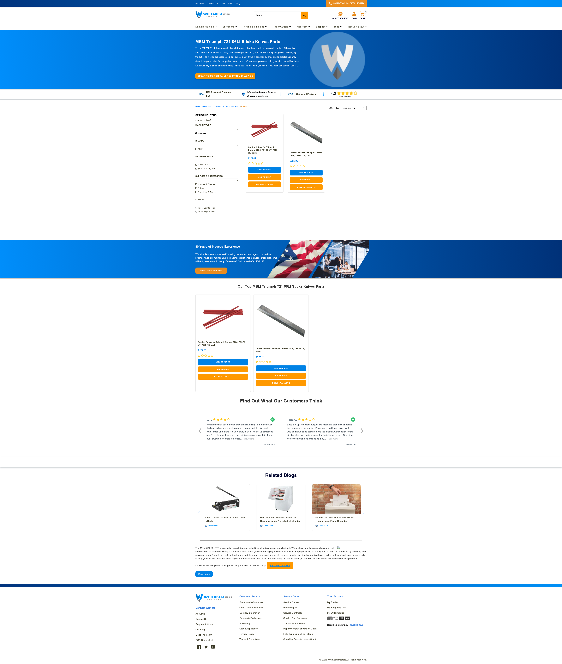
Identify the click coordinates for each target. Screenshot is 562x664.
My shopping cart (336, 607)
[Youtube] (213, 647)
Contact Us (213, 3)
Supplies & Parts (206, 192)
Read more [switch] (204, 574)
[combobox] (281, 15)
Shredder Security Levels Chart (299, 639)
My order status (335, 612)
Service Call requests (295, 618)
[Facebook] (199, 647)
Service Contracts (292, 612)
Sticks (200, 188)
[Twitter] (206, 647)
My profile (332, 602)
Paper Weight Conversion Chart (299, 628)
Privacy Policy (246, 634)
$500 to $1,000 (206, 168)
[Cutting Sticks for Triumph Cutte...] (264, 130)
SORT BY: (334, 108)
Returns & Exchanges (250, 618)
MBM (200, 149)
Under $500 (203, 164)
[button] (200, 430)
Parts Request (290, 607)
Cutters (201, 133)
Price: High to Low (206, 211)
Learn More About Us (211, 270)
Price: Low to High (206, 208)
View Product (264, 170)
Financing (244, 623)
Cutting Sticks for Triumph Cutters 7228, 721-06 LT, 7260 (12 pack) (262, 150)
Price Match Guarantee (251, 602)
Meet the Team (204, 634)
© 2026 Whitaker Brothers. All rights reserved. (343, 659)
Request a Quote (204, 624)
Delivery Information (249, 612)
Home (197, 106)
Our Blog (200, 629)
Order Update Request (251, 607)
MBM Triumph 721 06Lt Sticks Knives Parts (221, 106)
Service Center (291, 602)
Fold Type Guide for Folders (298, 634)
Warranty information (294, 623)
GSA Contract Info (205, 640)
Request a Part (280, 565)
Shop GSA (227, 3)
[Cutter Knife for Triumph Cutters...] (306, 132)
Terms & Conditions (249, 639)
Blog (238, 3)
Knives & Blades (206, 184)
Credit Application (248, 628)
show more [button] (248, 439)
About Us (199, 3)
